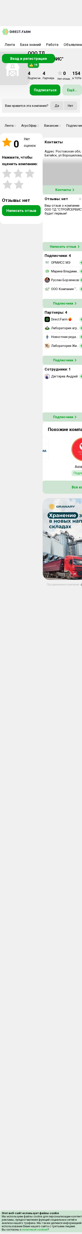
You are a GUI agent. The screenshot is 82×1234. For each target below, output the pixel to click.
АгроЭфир (30, 126)
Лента (10, 44)
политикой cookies (34, 1229)
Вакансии (52, 126)
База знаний (30, 44)
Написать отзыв (21, 210)
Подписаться (45, 90)
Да (57, 106)
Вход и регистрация (28, 58)
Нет (70, 106)
